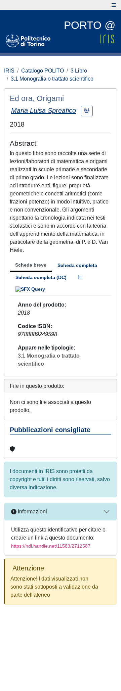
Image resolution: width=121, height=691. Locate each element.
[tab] (80, 277)
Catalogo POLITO (42, 71)
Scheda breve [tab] (30, 265)
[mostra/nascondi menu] (114, 5)
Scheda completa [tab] (77, 265)
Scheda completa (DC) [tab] (41, 277)
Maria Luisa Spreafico (43, 110)
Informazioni (31, 511)
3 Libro (79, 71)
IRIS (9, 71)
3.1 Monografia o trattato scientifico (52, 79)
